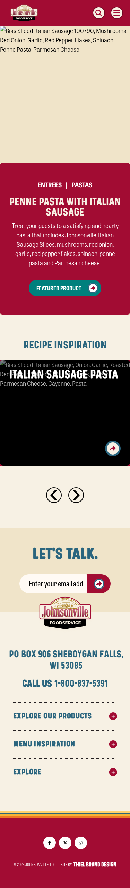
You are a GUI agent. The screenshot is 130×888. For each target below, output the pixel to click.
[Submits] (99, 583)
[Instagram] (81, 843)
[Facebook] (49, 843)
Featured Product (58, 287)
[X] (65, 843)
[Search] (99, 13)
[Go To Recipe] (113, 448)
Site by (88, 864)
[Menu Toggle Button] (117, 13)
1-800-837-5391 (81, 684)
